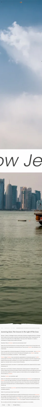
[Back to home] (21, 2)
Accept (3, 405)
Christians (11, 343)
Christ (39, 351)
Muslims (30, 347)
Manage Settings (16, 405)
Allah (38, 357)
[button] (1, 2)
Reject (9, 405)
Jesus (37, 351)
